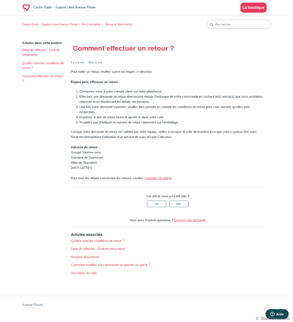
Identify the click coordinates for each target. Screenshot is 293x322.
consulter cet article (158, 178)
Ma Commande (91, 24)
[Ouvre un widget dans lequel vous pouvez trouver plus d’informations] (277, 314)
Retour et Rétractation (118, 24)
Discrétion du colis (84, 273)
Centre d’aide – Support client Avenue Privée (50, 24)
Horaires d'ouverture (85, 257)
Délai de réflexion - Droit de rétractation (41, 52)
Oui (156, 203)
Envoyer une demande (190, 220)
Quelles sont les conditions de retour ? (43, 65)
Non (178, 203)
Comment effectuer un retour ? (42, 78)
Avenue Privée (32, 305)
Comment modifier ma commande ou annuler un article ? (110, 265)
